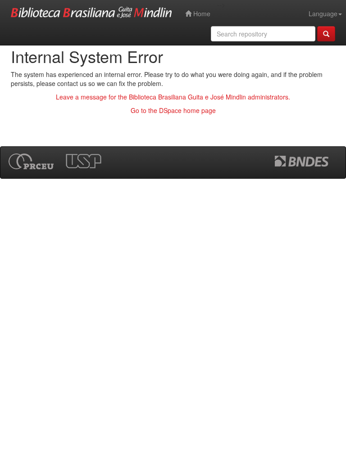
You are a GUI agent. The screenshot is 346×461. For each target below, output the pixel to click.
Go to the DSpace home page (173, 110)
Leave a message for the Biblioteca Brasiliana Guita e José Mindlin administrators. (173, 96)
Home (200, 13)
